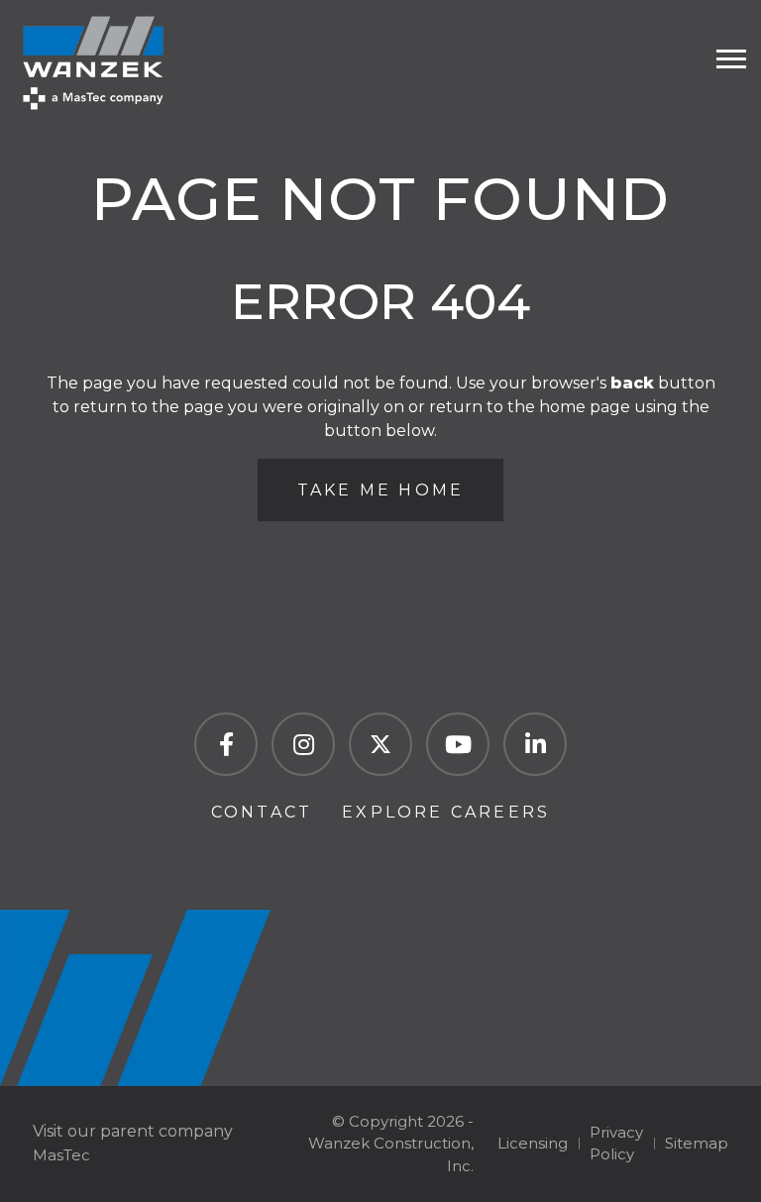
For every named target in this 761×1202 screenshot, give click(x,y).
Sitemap (696, 1143)
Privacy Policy (616, 1143)
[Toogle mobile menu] (731, 59)
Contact (261, 812)
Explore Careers (446, 812)
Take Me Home (380, 490)
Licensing (532, 1143)
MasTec (61, 1155)
